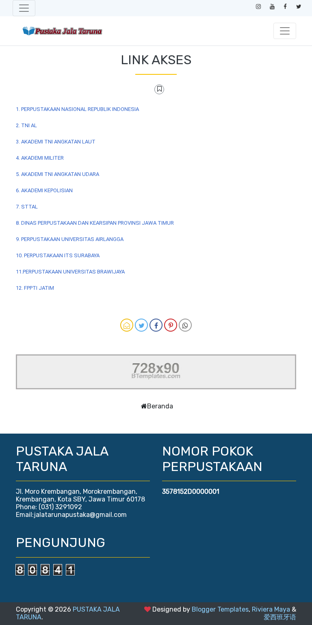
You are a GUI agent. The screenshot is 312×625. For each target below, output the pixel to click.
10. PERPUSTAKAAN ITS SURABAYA (58, 255)
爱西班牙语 (280, 617)
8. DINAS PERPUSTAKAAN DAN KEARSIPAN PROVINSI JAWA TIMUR (95, 223)
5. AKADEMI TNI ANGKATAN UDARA (57, 174)
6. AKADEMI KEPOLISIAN (44, 190)
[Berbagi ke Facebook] (156, 325)
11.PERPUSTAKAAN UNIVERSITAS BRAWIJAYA (70, 272)
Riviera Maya (271, 609)
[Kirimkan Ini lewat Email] (126, 325)
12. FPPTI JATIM (35, 288)
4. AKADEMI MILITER (40, 158)
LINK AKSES (156, 59)
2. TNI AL (26, 125)
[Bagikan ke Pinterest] (170, 325)
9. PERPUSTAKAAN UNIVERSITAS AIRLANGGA (70, 239)
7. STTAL (27, 207)
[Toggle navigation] (24, 8)
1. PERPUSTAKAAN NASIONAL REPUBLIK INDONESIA (77, 109)
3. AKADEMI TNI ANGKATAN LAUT (55, 142)
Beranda (160, 406)
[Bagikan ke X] (141, 325)
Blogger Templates (220, 609)
